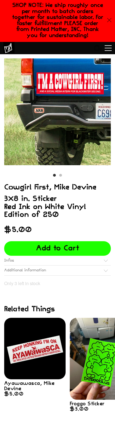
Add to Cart (57, 248)
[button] (54, 175)
